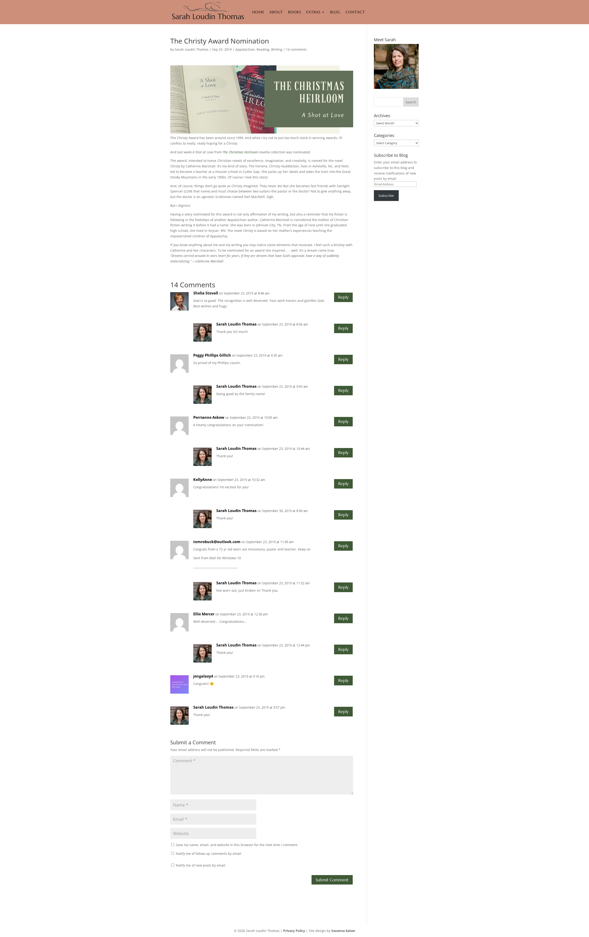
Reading (263, 49)
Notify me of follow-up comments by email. (209, 853)
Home (258, 12)
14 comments (296, 49)
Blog (335, 12)
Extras (313, 12)
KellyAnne (202, 479)
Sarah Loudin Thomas (191, 49)
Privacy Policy (294, 930)
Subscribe (386, 195)
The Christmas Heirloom (240, 152)
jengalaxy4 (203, 676)
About (276, 12)
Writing (276, 49)
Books (294, 12)
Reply (343, 297)
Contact (355, 12)
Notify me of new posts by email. (201, 865)
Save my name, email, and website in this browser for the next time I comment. (237, 845)
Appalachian (245, 49)
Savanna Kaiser (343, 930)
